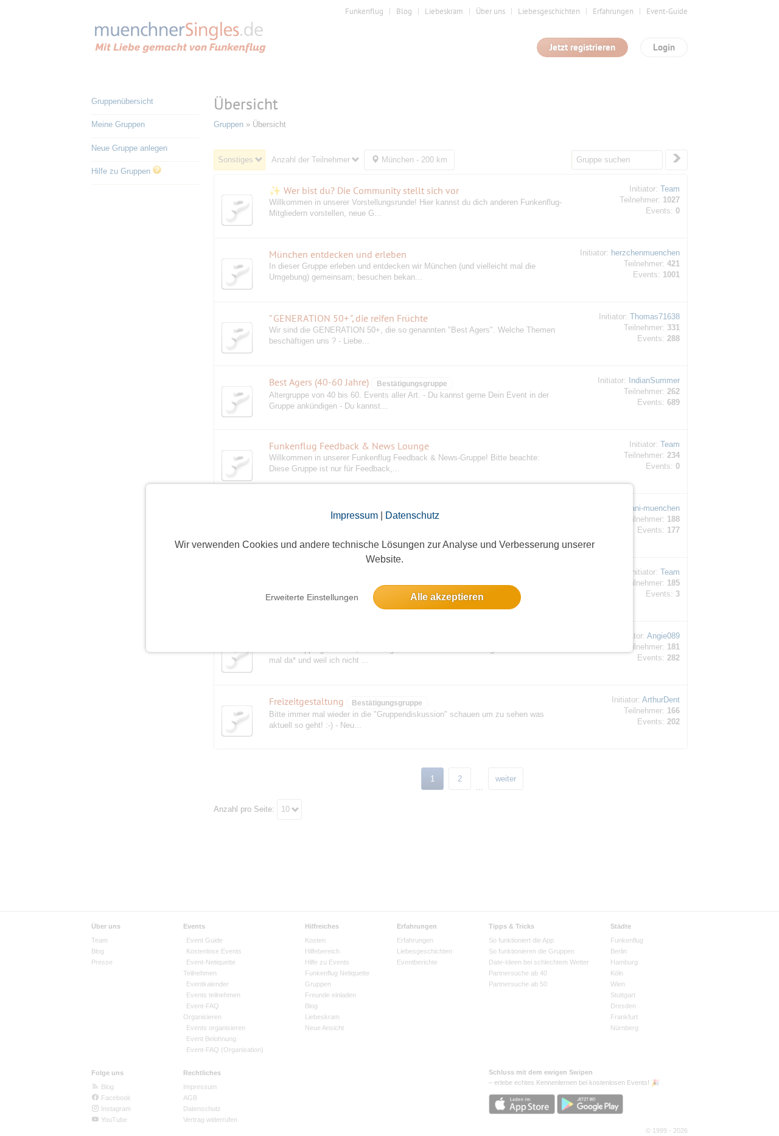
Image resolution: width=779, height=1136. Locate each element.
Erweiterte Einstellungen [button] (311, 597)
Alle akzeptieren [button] (447, 597)
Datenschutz (412, 515)
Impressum (354, 515)
